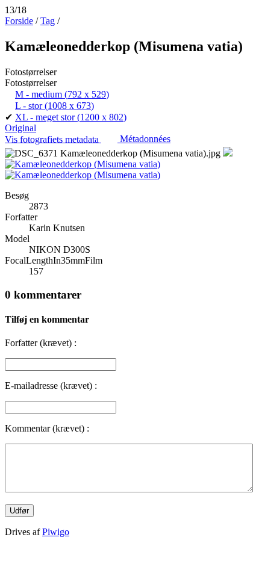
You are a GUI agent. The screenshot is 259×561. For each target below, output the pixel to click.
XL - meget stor (70, 117)
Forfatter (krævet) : (40, 343)
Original (20, 128)
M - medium (62, 94)
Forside (19, 21)
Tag (47, 21)
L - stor (54, 106)
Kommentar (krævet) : (47, 428)
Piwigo (55, 532)
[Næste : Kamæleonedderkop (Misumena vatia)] (82, 175)
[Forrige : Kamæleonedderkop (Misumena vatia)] (82, 164)
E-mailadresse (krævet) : (51, 385)
